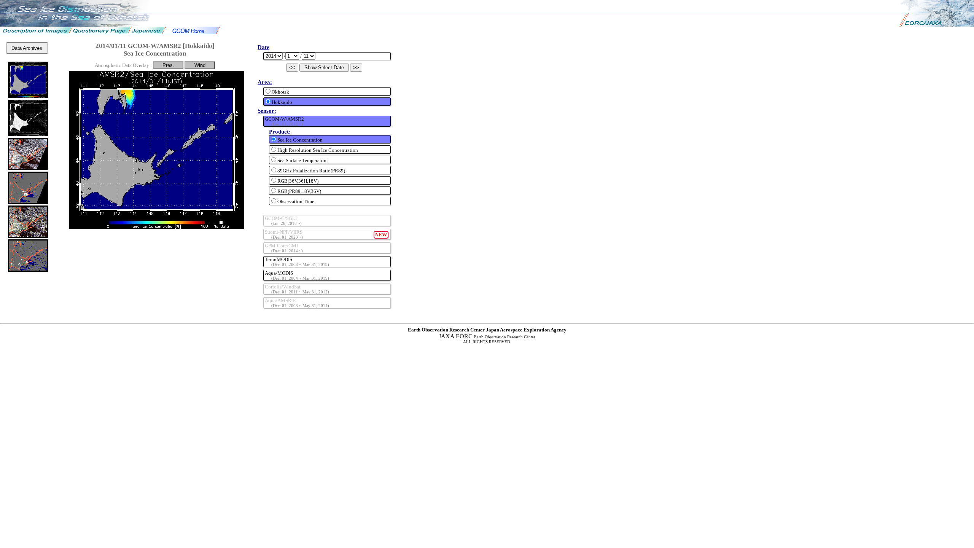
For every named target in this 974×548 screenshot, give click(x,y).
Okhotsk (280, 92)
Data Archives (26, 48)
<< (292, 67)
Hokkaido (282, 102)
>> (356, 67)
